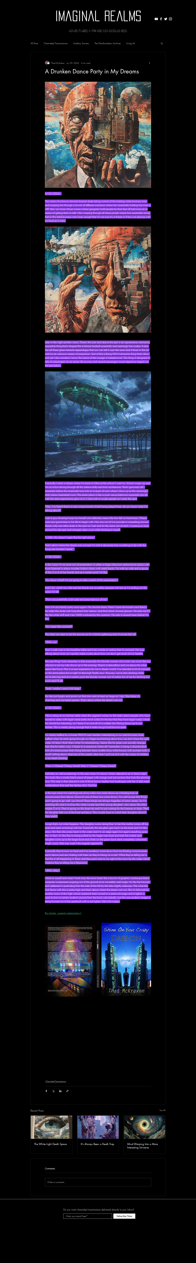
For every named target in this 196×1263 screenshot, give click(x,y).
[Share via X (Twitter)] (53, 1091)
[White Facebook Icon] (161, 19)
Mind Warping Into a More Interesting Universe (142, 1145)
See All (162, 1110)
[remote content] (98, 1035)
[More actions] (149, 63)
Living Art (130, 43)
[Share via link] (67, 1091)
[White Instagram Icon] (170, 19)
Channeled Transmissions (56, 43)
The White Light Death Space (50, 1144)
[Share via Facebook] (46, 1091)
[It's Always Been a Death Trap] (98, 1127)
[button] (161, 43)
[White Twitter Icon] (166, 19)
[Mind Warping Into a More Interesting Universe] (144, 1127)
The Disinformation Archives (108, 43)
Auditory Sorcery (81, 43)
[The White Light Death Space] (51, 1127)
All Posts (34, 43)
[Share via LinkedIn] (60, 1091)
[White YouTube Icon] (156, 19)
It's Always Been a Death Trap (97, 1144)
